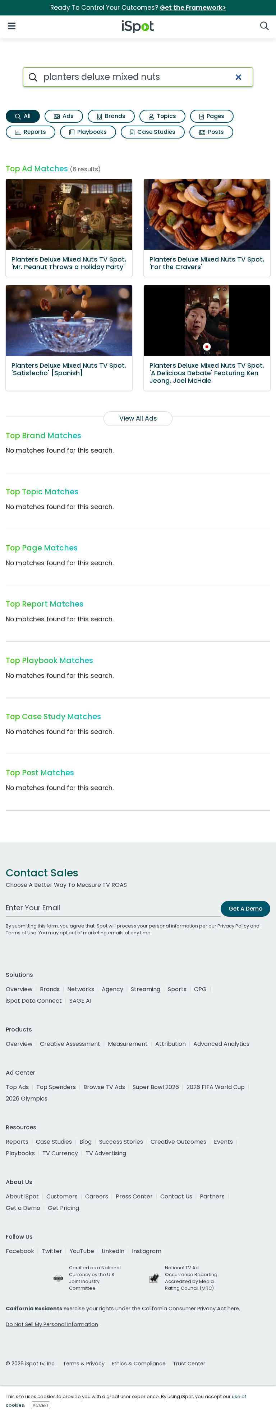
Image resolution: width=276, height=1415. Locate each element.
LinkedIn (113, 1251)
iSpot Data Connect (34, 1001)
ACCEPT (41, 1405)
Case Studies (155, 132)
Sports (177, 989)
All (26, 116)
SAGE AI (80, 1001)
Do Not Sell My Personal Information (52, 1324)
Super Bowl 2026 (156, 1087)
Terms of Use (21, 933)
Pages (214, 116)
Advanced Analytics (221, 1044)
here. (233, 1308)
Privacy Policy (233, 926)
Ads (67, 116)
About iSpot (22, 1196)
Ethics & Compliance (139, 1363)
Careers (96, 1196)
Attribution (170, 1044)
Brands (114, 116)
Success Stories (121, 1142)
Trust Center (189, 1363)
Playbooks (91, 132)
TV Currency (60, 1153)
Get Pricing (63, 1208)
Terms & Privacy (84, 1363)
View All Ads (138, 418)
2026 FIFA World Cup (216, 1087)
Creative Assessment (70, 1044)
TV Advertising (106, 1153)
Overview (19, 989)
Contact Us (176, 1196)
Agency (112, 989)
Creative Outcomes (178, 1142)
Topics (165, 116)
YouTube (82, 1251)
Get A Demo (245, 908)
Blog (85, 1142)
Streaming (145, 989)
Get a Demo (23, 1208)
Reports (34, 132)
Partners (212, 1196)
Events (223, 1142)
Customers (62, 1196)
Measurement (128, 1044)
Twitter (52, 1251)
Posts (215, 132)
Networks (80, 989)
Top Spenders (56, 1087)
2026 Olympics (26, 1098)
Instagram (146, 1251)
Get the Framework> (193, 7)
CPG (200, 989)
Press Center (134, 1196)
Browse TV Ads (104, 1087)
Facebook (20, 1251)
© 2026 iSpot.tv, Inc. (31, 1363)
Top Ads (17, 1087)
